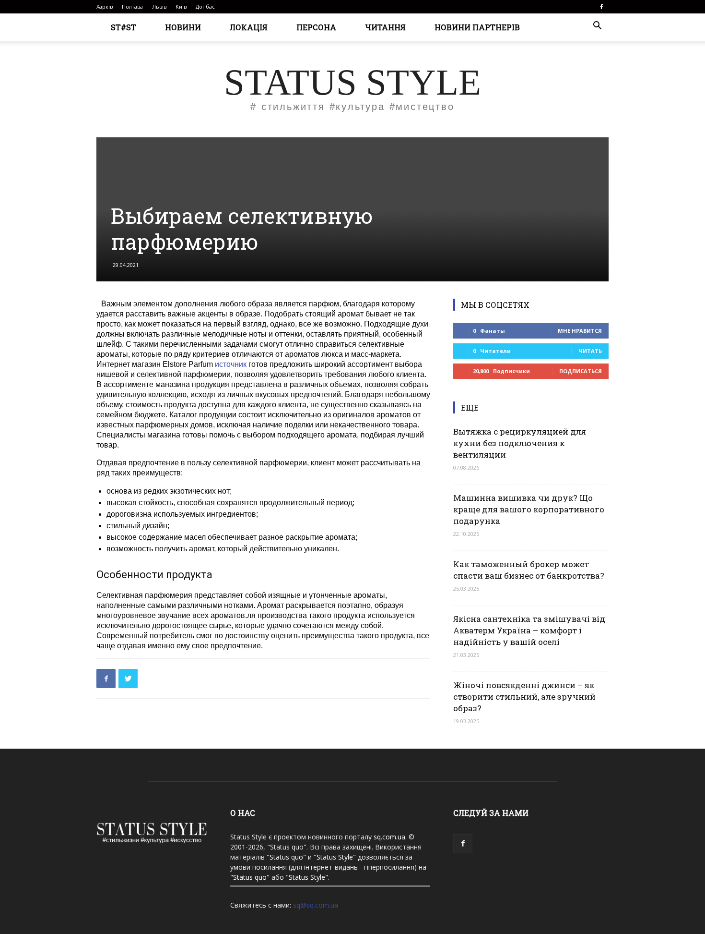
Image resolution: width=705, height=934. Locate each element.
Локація (249, 27)
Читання (385, 27)
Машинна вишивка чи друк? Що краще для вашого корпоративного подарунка (528, 509)
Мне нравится (580, 330)
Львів (159, 6)
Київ (181, 6)
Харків (104, 6)
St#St (123, 27)
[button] (597, 26)
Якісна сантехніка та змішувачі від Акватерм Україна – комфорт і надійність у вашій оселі (529, 630)
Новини (183, 27)
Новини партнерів (477, 27)
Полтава (132, 6)
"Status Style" (335, 856)
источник (231, 364)
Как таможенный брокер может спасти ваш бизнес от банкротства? (528, 569)
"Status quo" (286, 856)
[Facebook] (601, 6)
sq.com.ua (389, 836)
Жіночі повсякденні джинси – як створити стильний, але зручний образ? (524, 696)
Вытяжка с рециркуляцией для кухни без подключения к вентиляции (519, 443)
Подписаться (580, 371)
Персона (316, 27)
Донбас (205, 6)
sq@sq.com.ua (315, 905)
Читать (590, 350)
